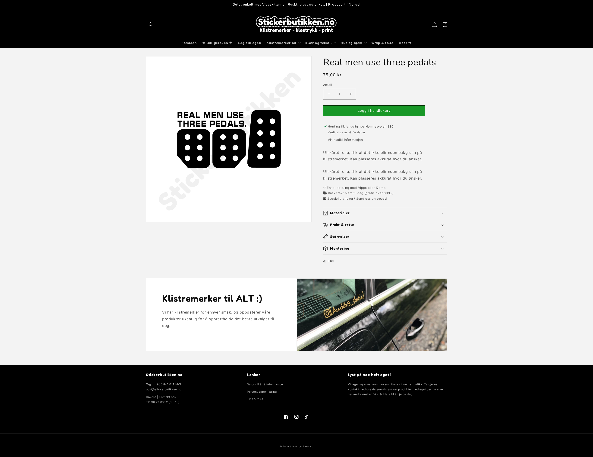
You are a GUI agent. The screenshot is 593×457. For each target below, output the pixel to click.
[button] (151, 24)
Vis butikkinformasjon (345, 140)
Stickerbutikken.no (301, 446)
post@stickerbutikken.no (163, 389)
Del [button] (331, 261)
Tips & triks (255, 399)
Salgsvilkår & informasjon (265, 384)
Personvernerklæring (262, 391)
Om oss (151, 397)
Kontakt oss (167, 397)
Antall (327, 85)
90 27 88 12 (159, 402)
